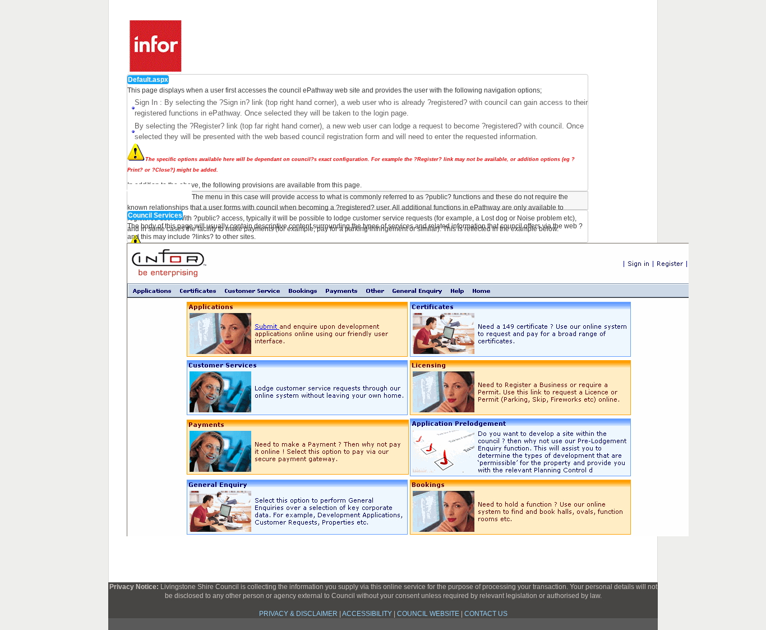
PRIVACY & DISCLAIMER (298, 614)
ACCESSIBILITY (367, 614)
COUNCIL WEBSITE (428, 614)
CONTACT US (485, 614)
